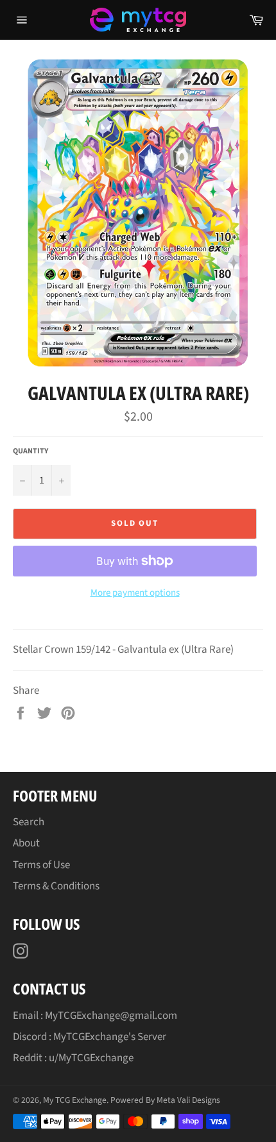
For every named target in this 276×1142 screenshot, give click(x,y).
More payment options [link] (135, 593)
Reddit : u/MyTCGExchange (73, 1058)
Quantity (30, 451)
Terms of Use (41, 865)
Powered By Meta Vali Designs (165, 1100)
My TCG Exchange (75, 1100)
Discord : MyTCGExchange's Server (89, 1037)
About (26, 843)
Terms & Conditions (56, 886)
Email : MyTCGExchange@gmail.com (95, 1015)
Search (28, 822)
